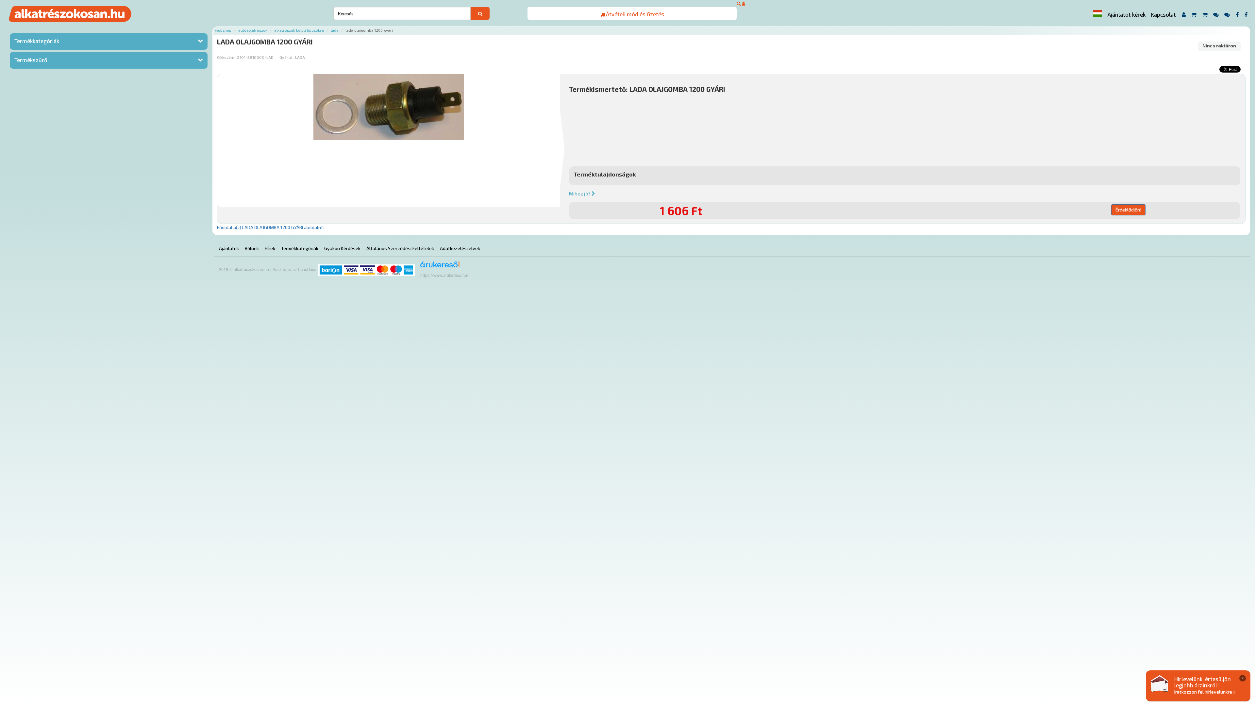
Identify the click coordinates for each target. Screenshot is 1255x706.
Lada (335, 30)
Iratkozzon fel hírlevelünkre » (1204, 692)
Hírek (270, 248)
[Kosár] (1193, 14)
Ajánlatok (229, 248)
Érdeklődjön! (1128, 209)
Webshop (223, 30)
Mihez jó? (580, 193)
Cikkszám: (226, 57)
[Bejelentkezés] (743, 3)
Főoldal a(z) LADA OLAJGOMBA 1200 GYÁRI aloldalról (270, 227)
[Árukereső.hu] (437, 266)
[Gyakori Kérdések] (1216, 14)
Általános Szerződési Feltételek (400, 248)
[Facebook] (1237, 14)
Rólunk (252, 248)
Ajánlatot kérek (1127, 14)
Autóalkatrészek (252, 30)
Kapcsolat (1163, 14)
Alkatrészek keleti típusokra (299, 30)
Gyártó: (286, 57)
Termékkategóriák (36, 41)
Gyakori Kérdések (342, 248)
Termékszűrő (30, 60)
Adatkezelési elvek (460, 248)
